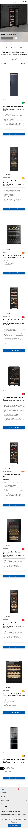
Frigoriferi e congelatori (10, 6)
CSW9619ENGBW (7, 756)
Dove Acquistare (15, 134)
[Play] (16, 38)
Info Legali (4, 796)
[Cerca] (26, 2)
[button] (3, 769)
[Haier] (14, 2)
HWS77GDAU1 (6, 316)
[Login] (23, 2)
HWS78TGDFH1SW (7, 471)
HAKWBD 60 (6, 252)
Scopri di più (7, 38)
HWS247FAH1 (6, 102)
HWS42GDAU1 (6, 394)
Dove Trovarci (5, 800)
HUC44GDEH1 (6, 690)
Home (3, 6)
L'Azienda (4, 792)
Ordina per (22, 63)
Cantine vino (18, 6)
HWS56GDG (6, 619)
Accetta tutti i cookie (14, 825)
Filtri (4, 63)
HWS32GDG (5, 548)
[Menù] (2, 2)
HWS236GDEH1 (6, 177)
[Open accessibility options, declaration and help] (1, 768)
